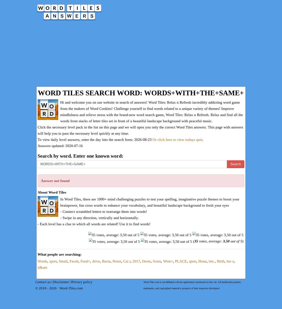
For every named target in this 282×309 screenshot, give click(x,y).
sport (53, 261)
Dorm (146, 261)
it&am (42, 267)
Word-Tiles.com (71, 288)
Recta (106, 261)
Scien (157, 261)
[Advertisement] (141, 55)
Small (63, 261)
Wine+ (168, 261)
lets (212, 261)
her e (230, 261)
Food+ (85, 261)
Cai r (126, 261)
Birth (221, 261)
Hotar (202, 261)
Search (235, 164)
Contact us (43, 282)
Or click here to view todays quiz (178, 140)
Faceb (74, 261)
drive (96, 261)
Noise (117, 261)
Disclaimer (61, 282)
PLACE (181, 261)
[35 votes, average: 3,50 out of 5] (113, 235)
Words (42, 261)
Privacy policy (81, 282)
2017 (136, 261)
